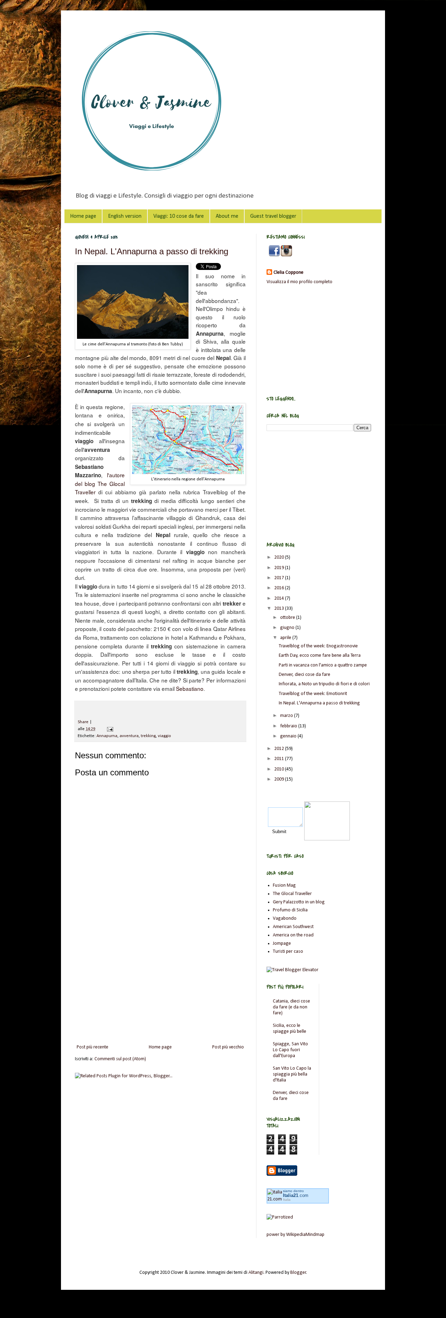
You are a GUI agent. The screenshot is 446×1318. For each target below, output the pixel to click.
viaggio (164, 736)
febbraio (289, 726)
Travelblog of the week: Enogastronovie (318, 646)
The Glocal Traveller (292, 893)
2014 (279, 598)
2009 (279, 779)
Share (83, 722)
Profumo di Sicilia (290, 910)
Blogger (298, 1272)
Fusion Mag (284, 885)
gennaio (289, 736)
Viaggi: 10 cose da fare (178, 216)
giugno (287, 627)
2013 (279, 608)
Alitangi (255, 1272)
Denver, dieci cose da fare (304, 674)
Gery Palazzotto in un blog (299, 902)
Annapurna (107, 736)
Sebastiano (189, 688)
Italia (287, 1199)
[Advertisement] (160, 985)
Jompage (282, 943)
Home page (83, 216)
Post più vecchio (228, 1047)
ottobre (288, 617)
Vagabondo (285, 918)
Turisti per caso (288, 951)
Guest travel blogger (273, 216)
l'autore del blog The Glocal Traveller (100, 483)
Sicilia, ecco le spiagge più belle (289, 1028)
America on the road (293, 935)
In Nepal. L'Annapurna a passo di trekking (151, 251)
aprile (286, 637)
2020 (279, 557)
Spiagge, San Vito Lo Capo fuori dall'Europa (290, 1050)
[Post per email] (109, 729)
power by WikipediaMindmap (295, 1234)
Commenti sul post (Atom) (120, 1059)
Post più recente (92, 1047)
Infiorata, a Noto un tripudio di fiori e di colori (324, 684)
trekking (148, 736)
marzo (287, 715)
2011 (279, 758)
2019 (279, 567)
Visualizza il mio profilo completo (299, 282)
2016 (279, 588)
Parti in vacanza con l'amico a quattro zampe (323, 665)
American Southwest (293, 926)
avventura (129, 736)
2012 (279, 748)
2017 (279, 578)
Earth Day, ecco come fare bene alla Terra (320, 655)
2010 (279, 769)
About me (227, 216)
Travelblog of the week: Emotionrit (313, 693)
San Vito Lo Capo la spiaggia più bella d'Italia (292, 1074)
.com (295, 1195)
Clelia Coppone (288, 272)
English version (124, 216)
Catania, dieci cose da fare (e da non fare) (291, 1007)
